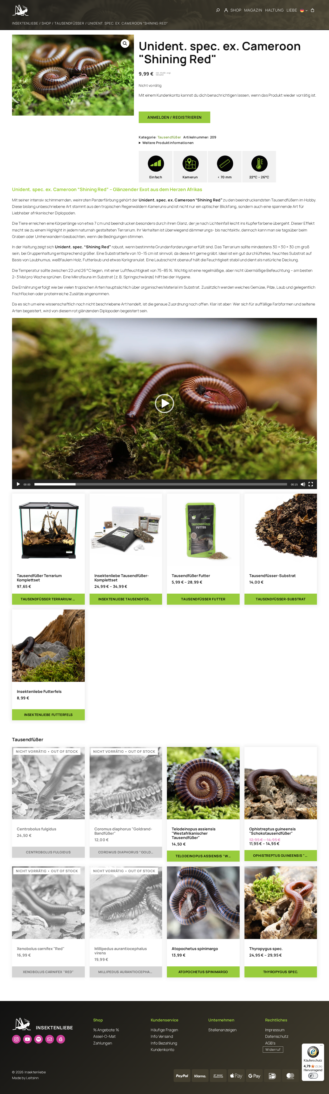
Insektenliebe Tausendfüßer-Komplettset (121, 577)
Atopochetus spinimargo (195, 948)
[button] (125, 43)
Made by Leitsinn (25, 1077)
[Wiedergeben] (18, 484)
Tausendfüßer (69, 23)
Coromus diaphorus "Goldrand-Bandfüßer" (123, 831)
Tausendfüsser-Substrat (272, 575)
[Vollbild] (310, 484)
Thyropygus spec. (266, 948)
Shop (46, 23)
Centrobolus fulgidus (36, 829)
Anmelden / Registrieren (174, 117)
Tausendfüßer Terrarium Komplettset (39, 577)
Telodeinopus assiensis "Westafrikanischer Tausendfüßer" (194, 833)
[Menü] (321, 1046)
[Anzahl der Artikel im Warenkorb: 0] (312, 10)
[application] (164, 403)
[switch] (313, 1076)
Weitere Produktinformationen (168, 142)
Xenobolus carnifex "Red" (40, 948)
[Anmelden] (225, 10)
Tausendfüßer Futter (191, 575)
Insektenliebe (25, 23)
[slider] (160, 484)
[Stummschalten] (303, 484)
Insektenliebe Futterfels (39, 691)
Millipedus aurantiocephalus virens (120, 950)
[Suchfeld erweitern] (218, 10)
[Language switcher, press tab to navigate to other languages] (304, 10)
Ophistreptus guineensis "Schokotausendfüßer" (272, 831)
